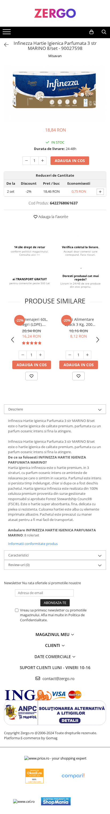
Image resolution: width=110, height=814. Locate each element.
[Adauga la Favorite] (31, 376)
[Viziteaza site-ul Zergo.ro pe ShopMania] (56, 801)
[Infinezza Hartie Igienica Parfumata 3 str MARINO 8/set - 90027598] (55, 93)
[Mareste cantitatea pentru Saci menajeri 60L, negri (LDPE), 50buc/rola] (40, 355)
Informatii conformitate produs (33, 543)
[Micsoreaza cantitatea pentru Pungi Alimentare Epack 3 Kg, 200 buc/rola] (70, 355)
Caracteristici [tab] (18, 555)
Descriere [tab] (15, 409)
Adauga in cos (70, 160)
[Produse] (7, 33)
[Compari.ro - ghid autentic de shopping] (73, 776)
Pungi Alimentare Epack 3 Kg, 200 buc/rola (78, 322)
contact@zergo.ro (57, 678)
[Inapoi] (4, 44)
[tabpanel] (55, 93)
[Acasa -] (55, 13)
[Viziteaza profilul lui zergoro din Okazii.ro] (34, 776)
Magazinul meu (53, 634)
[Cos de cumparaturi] (91, 32)
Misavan (55, 55)
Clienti (53, 645)
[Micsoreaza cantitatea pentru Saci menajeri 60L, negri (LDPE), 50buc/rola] (23, 355)
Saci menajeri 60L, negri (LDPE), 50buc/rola (31, 322)
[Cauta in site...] (104, 32)
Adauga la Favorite (52, 216)
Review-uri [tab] (19, 564)
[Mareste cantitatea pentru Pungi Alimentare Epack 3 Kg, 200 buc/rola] (87, 355)
